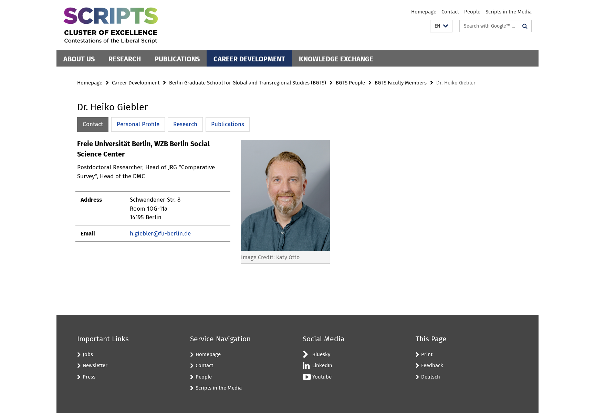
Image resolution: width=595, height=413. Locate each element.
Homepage (423, 12)
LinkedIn (322, 365)
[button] (441, 26)
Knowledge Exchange (336, 59)
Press (89, 377)
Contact (450, 12)
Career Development (249, 59)
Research (124, 59)
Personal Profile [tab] (138, 124)
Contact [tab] (93, 124)
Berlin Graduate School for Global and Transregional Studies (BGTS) (247, 83)
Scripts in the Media (509, 12)
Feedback (432, 365)
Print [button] (426, 354)
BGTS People (350, 83)
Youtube (322, 377)
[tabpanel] (203, 205)
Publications (177, 59)
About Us (79, 59)
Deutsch (430, 377)
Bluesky (321, 354)
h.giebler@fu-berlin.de (160, 233)
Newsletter (95, 365)
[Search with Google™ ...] (525, 26)
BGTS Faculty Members (401, 83)
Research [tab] (185, 124)
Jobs (88, 354)
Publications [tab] (227, 124)
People (472, 12)
